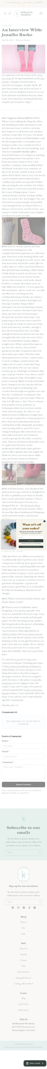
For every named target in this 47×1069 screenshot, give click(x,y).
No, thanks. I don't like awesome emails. (31, 546)
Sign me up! (31, 540)
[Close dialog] (44, 521)
